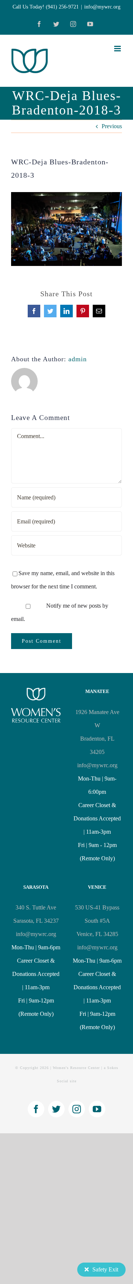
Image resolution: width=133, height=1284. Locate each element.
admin (77, 359)
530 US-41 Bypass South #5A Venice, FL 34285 (97, 920)
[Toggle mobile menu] (118, 48)
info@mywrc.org (102, 7)
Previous (112, 126)
